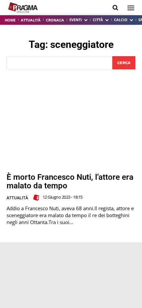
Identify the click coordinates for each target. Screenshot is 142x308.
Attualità (17, 198)
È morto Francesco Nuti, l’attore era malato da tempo (70, 181)
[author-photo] (37, 197)
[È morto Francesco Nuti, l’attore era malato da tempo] (71, 121)
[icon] (115, 8)
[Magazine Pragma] (23, 8)
